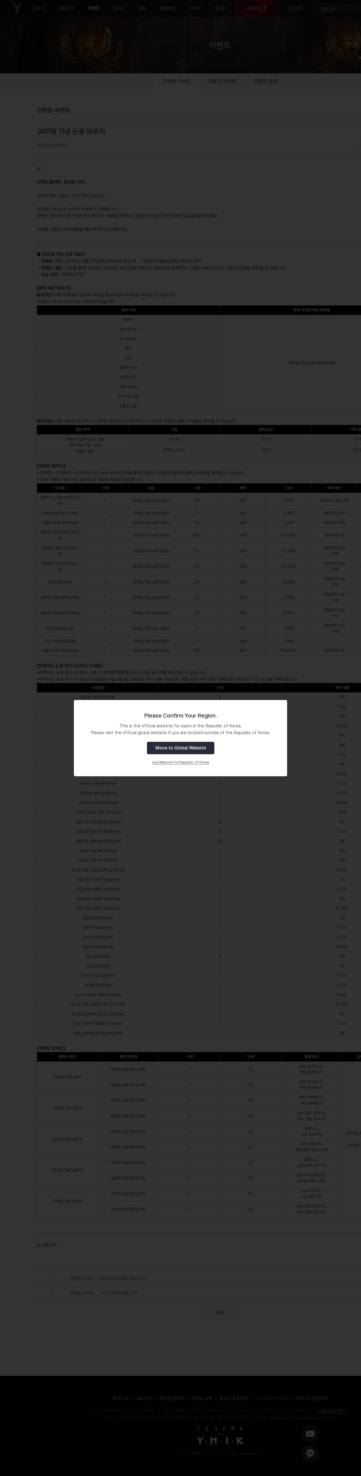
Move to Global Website (180, 748)
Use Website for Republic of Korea (180, 762)
